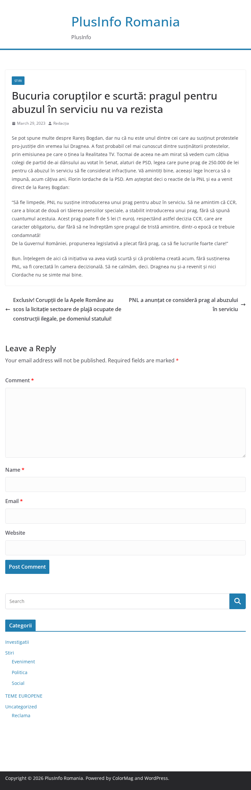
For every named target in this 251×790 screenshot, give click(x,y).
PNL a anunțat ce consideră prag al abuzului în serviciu (183, 304)
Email (14, 501)
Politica (19, 672)
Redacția (61, 123)
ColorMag (122, 778)
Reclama (21, 715)
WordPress (156, 778)
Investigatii (17, 642)
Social (18, 683)
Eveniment (23, 661)
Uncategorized (21, 706)
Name (15, 469)
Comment (19, 380)
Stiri (18, 80)
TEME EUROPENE (23, 696)
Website (15, 532)
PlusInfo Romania (125, 21)
